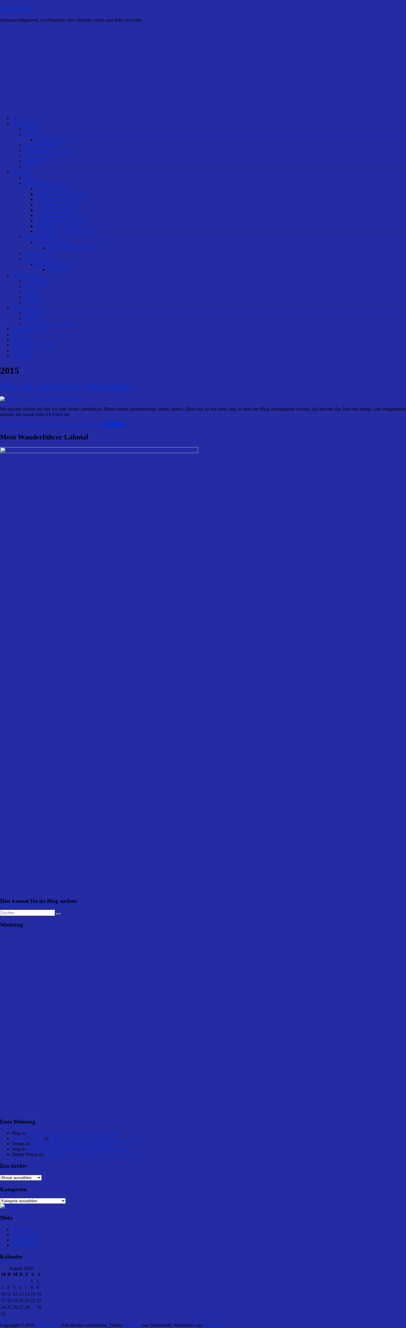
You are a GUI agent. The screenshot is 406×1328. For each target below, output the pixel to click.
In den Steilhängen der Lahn (74, 247)
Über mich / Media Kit (33, 345)
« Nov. (6, 1319)
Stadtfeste (33, 296)
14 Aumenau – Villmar (57, 204)
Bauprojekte (35, 313)
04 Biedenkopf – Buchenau (61, 193)
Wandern (20, 171)
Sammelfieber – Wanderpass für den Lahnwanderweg (77, 1148)
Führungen (34, 286)
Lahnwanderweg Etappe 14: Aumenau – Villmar (72, 1132)
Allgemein (54, 424)
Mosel (29, 166)
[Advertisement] (203, 69)
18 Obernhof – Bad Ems (59, 225)
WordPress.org (26, 1245)
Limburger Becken (41, 145)
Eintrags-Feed (25, 1234)
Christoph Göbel (27, 1138)
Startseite (20, 117)
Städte (29, 134)
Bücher (30, 318)
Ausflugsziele (24, 123)
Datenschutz (23, 355)
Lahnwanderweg (40, 182)
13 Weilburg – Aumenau (59, 199)
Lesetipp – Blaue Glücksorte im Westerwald (72, 1143)
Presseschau (23, 339)
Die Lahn (21, 334)
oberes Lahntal (37, 253)
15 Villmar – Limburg (56, 209)
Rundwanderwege (53, 242)
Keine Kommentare (84, 424)
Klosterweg (58, 269)
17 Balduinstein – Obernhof (62, 220)
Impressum (22, 350)
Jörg (4, 424)
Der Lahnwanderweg (56, 188)
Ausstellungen (37, 280)
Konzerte (32, 291)
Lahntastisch (15, 9)
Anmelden (22, 1229)
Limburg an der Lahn (56, 139)
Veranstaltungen (27, 275)
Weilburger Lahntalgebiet (47, 150)
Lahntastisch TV (27, 329)
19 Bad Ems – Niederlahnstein (64, 231)
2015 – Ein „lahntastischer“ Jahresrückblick (67, 386)
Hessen (30, 128)
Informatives (23, 307)
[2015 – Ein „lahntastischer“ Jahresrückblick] (43, 398)
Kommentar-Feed (28, 1240)
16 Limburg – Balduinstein (61, 215)
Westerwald (35, 161)
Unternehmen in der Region (50, 323)
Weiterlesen (114, 424)
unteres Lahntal (38, 155)
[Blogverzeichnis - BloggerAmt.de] (16, 1206)
